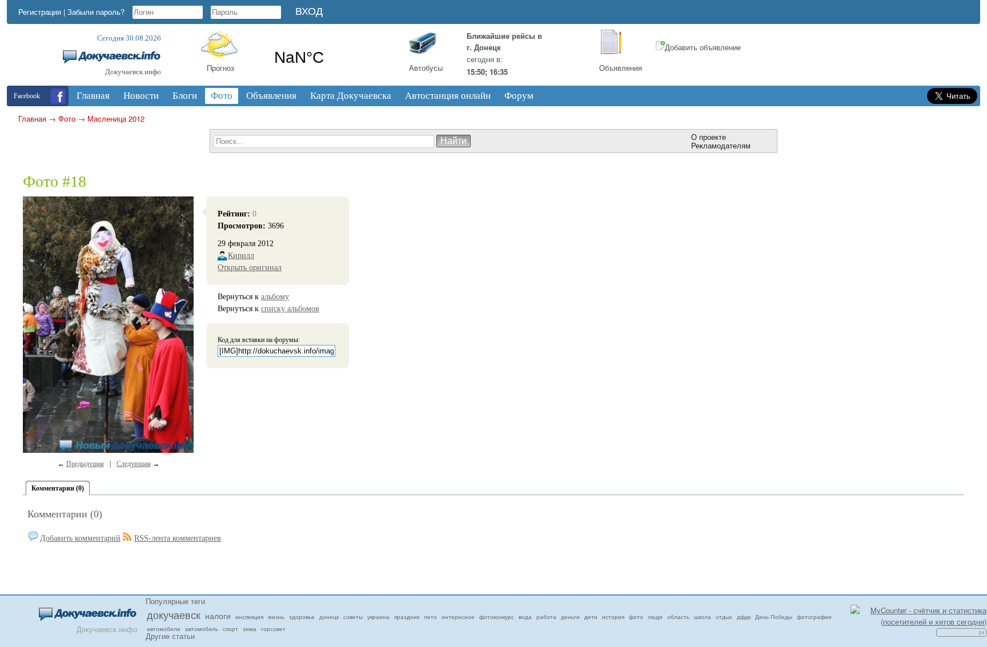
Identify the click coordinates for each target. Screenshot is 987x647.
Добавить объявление (703, 47)
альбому (275, 296)
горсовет (273, 629)
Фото (66, 118)
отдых (724, 617)
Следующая (134, 464)
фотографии (814, 617)
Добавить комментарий (80, 538)
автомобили (163, 629)
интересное (458, 617)
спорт (230, 629)
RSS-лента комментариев (177, 538)
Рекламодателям (721, 145)
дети (590, 617)
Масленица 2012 (116, 118)
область (678, 617)
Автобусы (426, 67)
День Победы (773, 617)
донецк (329, 617)
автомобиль (201, 629)
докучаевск (173, 614)
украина (378, 617)
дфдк (744, 617)
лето (430, 617)
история (613, 617)
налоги (218, 615)
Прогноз (220, 67)
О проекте (708, 136)
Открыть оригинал (250, 267)
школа (702, 617)
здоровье (302, 617)
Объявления (620, 67)
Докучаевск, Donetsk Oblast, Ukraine (332, 58)
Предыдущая (85, 464)
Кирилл (241, 255)
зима (249, 629)
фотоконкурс (496, 617)
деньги (570, 617)
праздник (406, 617)
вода (525, 617)
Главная (32, 118)
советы (353, 617)
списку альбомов (290, 308)
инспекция (249, 617)
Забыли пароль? (96, 11)
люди (655, 617)
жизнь (276, 617)
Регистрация (39, 11)
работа (546, 617)
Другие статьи (170, 635)
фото (636, 617)
